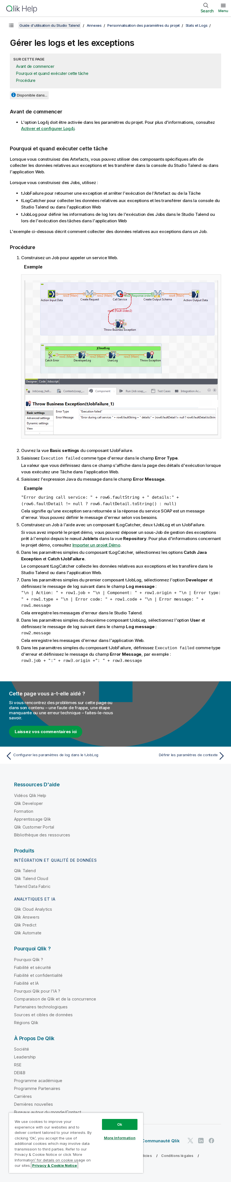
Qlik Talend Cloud (31, 878)
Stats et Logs (197, 25)
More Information (120, 1138)
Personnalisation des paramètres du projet (143, 25)
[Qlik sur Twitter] (190, 1140)
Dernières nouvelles (33, 1104)
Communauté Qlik (160, 1140)
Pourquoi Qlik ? (28, 959)
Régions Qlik (26, 1022)
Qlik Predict (25, 925)
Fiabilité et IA (26, 983)
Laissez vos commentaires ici (46, 731)
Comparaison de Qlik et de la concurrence (55, 999)
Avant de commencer (35, 66)
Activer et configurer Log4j (47, 128)
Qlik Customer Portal (34, 827)
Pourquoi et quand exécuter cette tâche (52, 73)
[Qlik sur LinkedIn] (201, 1140)
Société (21, 1049)
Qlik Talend (25, 870)
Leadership (25, 1057)
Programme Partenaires (37, 1088)
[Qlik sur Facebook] (211, 1140)
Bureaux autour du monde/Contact (47, 1112)
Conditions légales (177, 1156)
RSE (17, 1064)
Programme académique (38, 1080)
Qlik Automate (27, 932)
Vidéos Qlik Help (30, 795)
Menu (223, 10)
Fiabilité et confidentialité (38, 975)
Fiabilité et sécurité (32, 967)
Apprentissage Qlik (32, 819)
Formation (23, 811)
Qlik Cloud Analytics (33, 909)
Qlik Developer (28, 803)
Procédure (25, 80)
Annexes (94, 25)
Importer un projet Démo (96, 545)
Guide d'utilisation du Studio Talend (49, 25)
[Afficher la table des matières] (11, 25)
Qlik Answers (26, 917)
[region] (76, 1142)
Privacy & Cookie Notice (54, 1165)
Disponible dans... (32, 95)
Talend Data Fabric (32, 886)
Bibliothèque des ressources (42, 834)
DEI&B (19, 1072)
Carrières (23, 1096)
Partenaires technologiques (41, 1006)
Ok (119, 1124)
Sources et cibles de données (43, 1014)
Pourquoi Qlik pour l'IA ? (37, 991)
